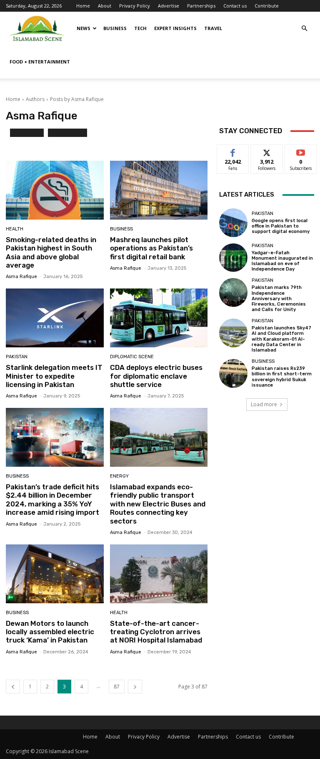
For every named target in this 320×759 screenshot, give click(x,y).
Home (83, 6)
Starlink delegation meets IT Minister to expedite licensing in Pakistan (54, 376)
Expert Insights (175, 28)
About (104, 6)
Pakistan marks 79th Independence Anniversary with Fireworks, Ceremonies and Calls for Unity (279, 298)
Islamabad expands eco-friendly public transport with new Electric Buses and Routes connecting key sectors (157, 504)
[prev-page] (13, 686)
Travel (213, 28)
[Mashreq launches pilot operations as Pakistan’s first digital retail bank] (159, 190)
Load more (264, 404)
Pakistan (17, 356)
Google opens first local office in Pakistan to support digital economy (281, 226)
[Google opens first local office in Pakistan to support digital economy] (233, 222)
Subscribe (301, 151)
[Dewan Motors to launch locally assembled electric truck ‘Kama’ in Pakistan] (55, 573)
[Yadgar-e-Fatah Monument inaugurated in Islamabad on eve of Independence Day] (233, 257)
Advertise (168, 6)
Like (233, 151)
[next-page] (135, 686)
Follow (267, 151)
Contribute (267, 6)
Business (115, 28)
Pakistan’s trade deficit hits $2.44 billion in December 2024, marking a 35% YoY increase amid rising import (52, 499)
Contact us (235, 6)
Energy (119, 476)
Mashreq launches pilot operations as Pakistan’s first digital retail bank (151, 248)
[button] (304, 29)
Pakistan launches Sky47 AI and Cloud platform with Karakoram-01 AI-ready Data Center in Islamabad (281, 339)
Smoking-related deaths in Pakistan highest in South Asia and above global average (51, 252)
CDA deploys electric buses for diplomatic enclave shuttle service (156, 376)
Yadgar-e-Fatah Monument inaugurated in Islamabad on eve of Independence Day (282, 261)
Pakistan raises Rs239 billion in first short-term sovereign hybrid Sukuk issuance (282, 377)
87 (117, 686)
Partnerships (201, 6)
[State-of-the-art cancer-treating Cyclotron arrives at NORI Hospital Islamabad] (159, 573)
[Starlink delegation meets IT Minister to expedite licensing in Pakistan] (55, 317)
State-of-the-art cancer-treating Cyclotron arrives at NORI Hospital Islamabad (156, 632)
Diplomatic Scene (132, 356)
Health (14, 229)
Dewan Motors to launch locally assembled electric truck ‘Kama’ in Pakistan (50, 632)
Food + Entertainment (40, 61)
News (83, 28)
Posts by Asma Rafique (77, 99)
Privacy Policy (134, 6)
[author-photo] (8, 136)
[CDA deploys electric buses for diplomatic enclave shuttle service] (159, 317)
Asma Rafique (21, 276)
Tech (140, 28)
